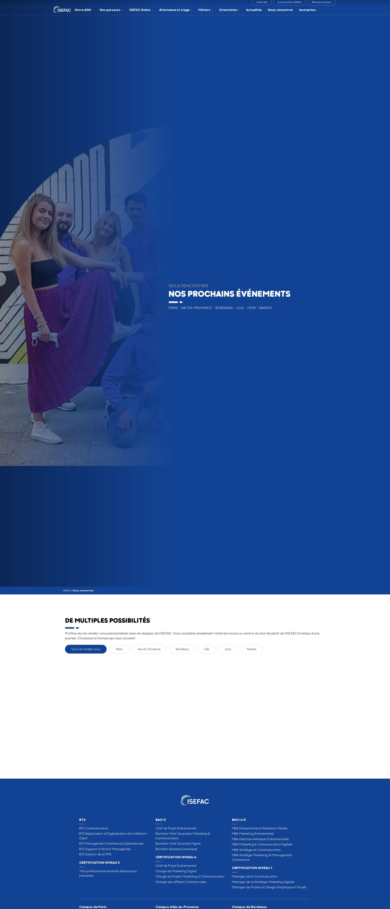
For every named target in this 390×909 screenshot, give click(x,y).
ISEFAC (67, 590)
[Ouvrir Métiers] (212, 10)
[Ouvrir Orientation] (239, 10)
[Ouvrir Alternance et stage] (191, 10)
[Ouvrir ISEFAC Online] (152, 10)
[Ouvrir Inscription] (317, 10)
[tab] (86, 649)
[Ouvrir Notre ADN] (93, 10)
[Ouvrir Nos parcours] (122, 10)
